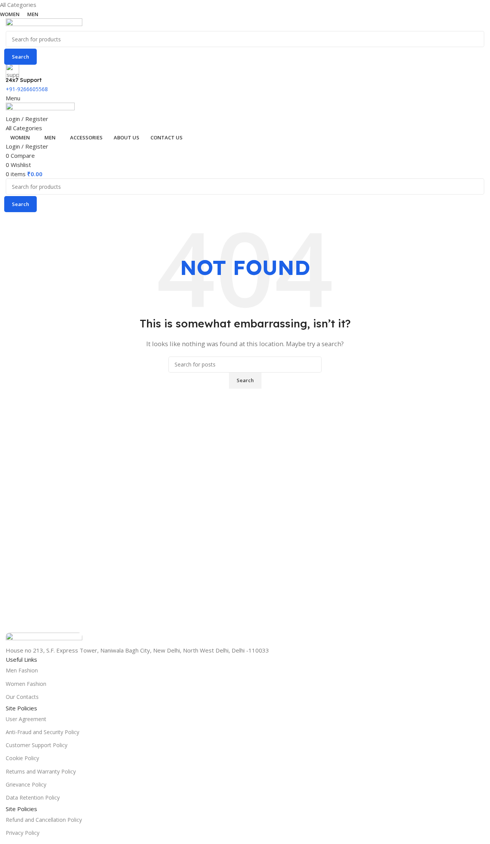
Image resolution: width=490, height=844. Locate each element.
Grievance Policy (26, 784)
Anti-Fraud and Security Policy (42, 732)
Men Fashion (22, 670)
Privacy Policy (22, 832)
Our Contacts (22, 696)
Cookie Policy (22, 758)
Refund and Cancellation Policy (44, 819)
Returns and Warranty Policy (41, 771)
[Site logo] (44, 24)
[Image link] (44, 638)
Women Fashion (26, 683)
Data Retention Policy (33, 797)
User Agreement (26, 719)
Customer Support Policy (36, 745)
